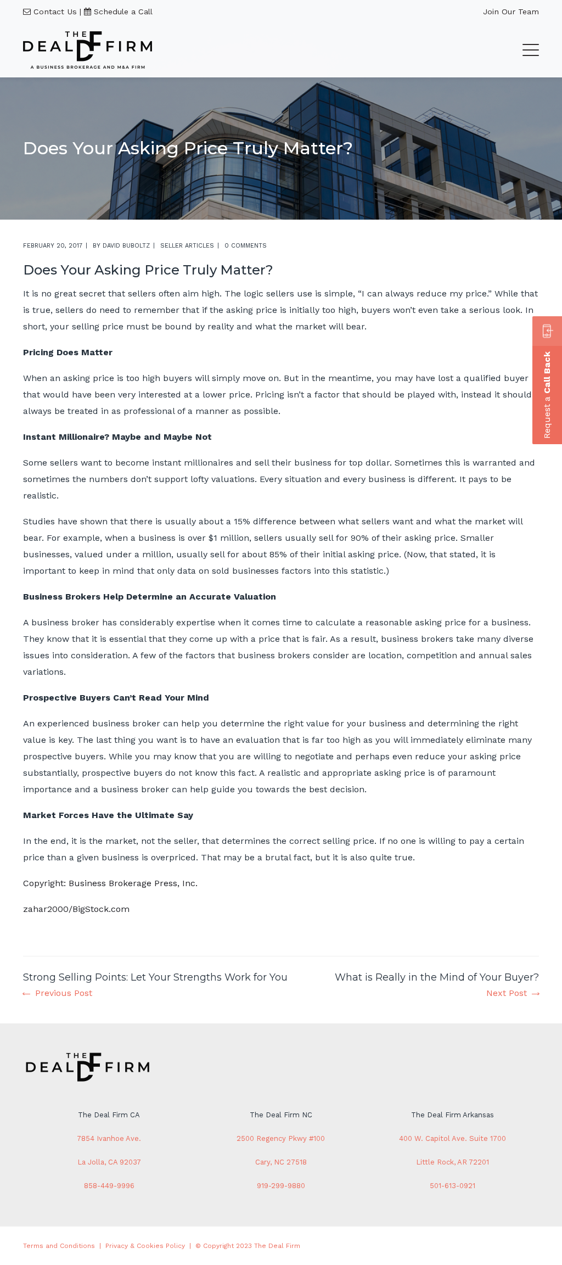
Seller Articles (187, 245)
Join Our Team (511, 11)
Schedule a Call (123, 11)
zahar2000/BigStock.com (76, 909)
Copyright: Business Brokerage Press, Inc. (110, 883)
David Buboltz (126, 245)
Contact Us (55, 11)
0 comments (245, 245)
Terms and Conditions (59, 1246)
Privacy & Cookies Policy (145, 1246)
